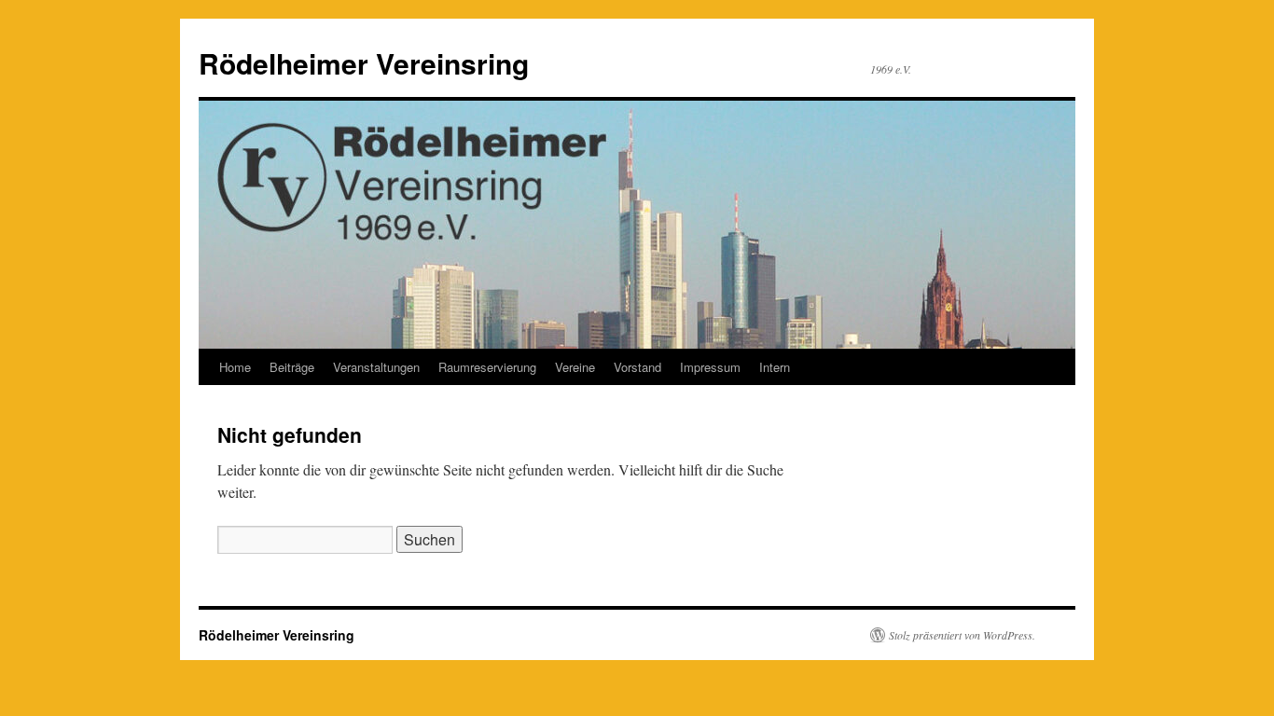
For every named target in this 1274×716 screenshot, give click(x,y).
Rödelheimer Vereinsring (364, 63)
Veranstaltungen (376, 367)
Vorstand (637, 367)
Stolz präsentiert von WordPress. (962, 634)
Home (235, 367)
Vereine (575, 367)
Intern (774, 367)
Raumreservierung (487, 367)
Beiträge (292, 367)
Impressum (710, 367)
